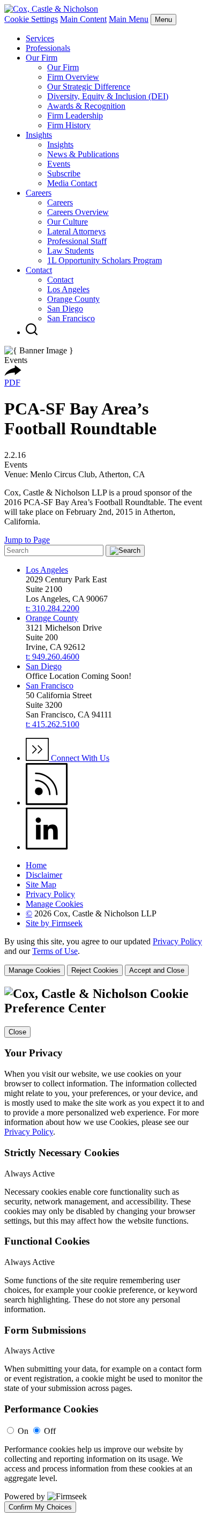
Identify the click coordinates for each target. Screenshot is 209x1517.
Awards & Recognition (86, 105)
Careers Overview (78, 212)
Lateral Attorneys (76, 231)
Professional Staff (77, 241)
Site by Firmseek (54, 923)
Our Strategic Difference (88, 86)
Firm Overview (73, 77)
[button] (12, 373)
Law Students (70, 250)
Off (50, 1430)
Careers (38, 192)
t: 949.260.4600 (52, 656)
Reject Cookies (94, 970)
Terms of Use (55, 951)
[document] (104, 1250)
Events (58, 163)
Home (36, 865)
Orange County (73, 299)
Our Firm (41, 57)
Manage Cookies (54, 903)
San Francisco (71, 318)
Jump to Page (27, 539)
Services (40, 38)
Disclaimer (44, 874)
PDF (12, 382)
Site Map (41, 884)
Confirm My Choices (40, 1507)
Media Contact (72, 183)
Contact (39, 270)
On (23, 1430)
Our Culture (67, 221)
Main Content (83, 19)
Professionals (48, 48)
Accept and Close (156, 970)
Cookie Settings (31, 19)
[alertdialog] (104, 1250)
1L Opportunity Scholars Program (104, 260)
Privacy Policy (50, 894)
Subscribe (63, 173)
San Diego (65, 308)
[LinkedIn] (47, 847)
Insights (39, 134)
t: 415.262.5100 (52, 724)
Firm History (69, 125)
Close (17, 1032)
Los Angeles (68, 289)
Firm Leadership (75, 115)
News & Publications (83, 154)
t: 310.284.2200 (52, 608)
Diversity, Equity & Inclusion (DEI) (107, 96)
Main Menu (128, 19)
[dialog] (104, 956)
